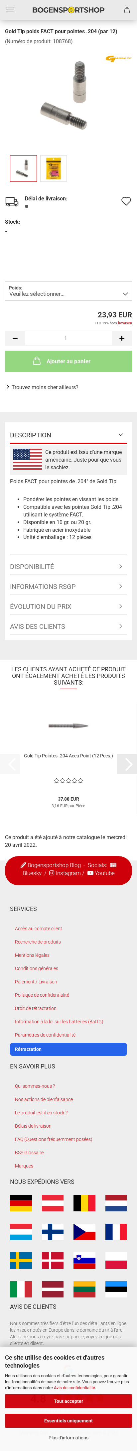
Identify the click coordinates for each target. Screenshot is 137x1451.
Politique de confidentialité (42, 995)
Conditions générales (36, 968)
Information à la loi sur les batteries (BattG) (59, 1021)
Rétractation (28, 1049)
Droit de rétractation (36, 1008)
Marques (24, 1166)
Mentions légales (32, 955)
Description (30, 435)
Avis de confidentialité (74, 1387)
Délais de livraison (33, 1126)
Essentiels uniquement (68, 1420)
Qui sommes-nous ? (35, 1086)
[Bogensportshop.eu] (68, 10)
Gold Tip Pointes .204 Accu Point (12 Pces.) (68, 755)
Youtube (105, 873)
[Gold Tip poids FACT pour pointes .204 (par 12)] (68, 95)
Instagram (68, 873)
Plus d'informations (68, 1437)
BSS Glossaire (29, 1152)
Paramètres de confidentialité (45, 1035)
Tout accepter (68, 1401)
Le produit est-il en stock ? (41, 1112)
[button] (15, 338)
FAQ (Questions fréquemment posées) (53, 1139)
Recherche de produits (38, 942)
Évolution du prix (40, 607)
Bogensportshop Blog (54, 865)
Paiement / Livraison (36, 981)
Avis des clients (37, 626)
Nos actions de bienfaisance (44, 1099)
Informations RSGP (43, 587)
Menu (10, 10)
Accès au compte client (38, 928)
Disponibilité (32, 567)
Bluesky (32, 873)
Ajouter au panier (68, 361)
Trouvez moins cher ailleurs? (45, 387)
